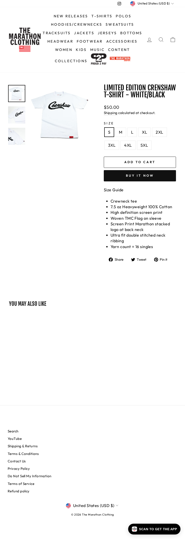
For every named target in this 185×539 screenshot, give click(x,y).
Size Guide (114, 189)
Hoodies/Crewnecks (76, 24)
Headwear (60, 41)
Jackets (84, 33)
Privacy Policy (19, 468)
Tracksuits (57, 33)
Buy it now (140, 176)
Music (97, 49)
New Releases (71, 16)
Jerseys (107, 33)
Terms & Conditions (23, 454)
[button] (154, 529)
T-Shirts (101, 16)
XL (144, 132)
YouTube (15, 438)
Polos (123, 16)
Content (119, 49)
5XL (144, 145)
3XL (112, 145)
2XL (159, 132)
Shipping (111, 113)
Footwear (90, 41)
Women (63, 49)
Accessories (122, 41)
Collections (71, 61)
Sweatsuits (120, 24)
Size (109, 123)
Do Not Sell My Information (29, 476)
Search (13, 431)
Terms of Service (21, 484)
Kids (81, 49)
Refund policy (19, 491)
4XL (128, 145)
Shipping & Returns (23, 446)
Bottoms (131, 33)
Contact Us (17, 461)
